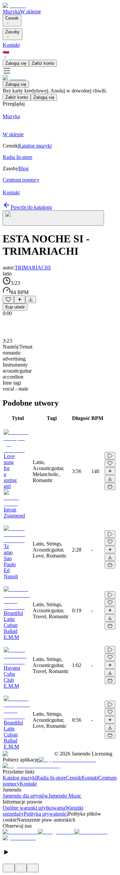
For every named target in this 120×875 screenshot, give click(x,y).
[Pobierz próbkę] (30, 299)
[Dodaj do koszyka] (110, 486)
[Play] (53, 218)
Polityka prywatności (46, 814)
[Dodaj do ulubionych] (8, 299)
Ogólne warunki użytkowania (34, 808)
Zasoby (12, 31)
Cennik (12, 18)
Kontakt (11, 45)
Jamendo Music (64, 796)
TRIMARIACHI (33, 267)
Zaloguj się (15, 63)
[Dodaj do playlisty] (19, 299)
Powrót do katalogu (31, 207)
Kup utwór (15, 306)
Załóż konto (43, 63)
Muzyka (11, 11)
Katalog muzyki (19, 778)
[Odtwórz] (110, 455)
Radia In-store (51, 778)
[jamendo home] (14, 5)
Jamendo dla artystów (25, 796)
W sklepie (30, 11)
